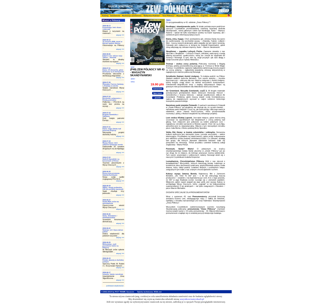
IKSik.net (158, 292)
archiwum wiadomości (115, 286)
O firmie (213, 16)
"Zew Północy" (168, 16)
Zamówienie (115, 16)
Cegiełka (204, 16)
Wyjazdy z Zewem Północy (187, 16)
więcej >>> (120, 35)
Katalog (105, 16)
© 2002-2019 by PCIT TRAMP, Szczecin (117, 292)
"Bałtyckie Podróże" (151, 16)
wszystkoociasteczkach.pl (192, 299)
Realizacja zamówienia (131, 16)
